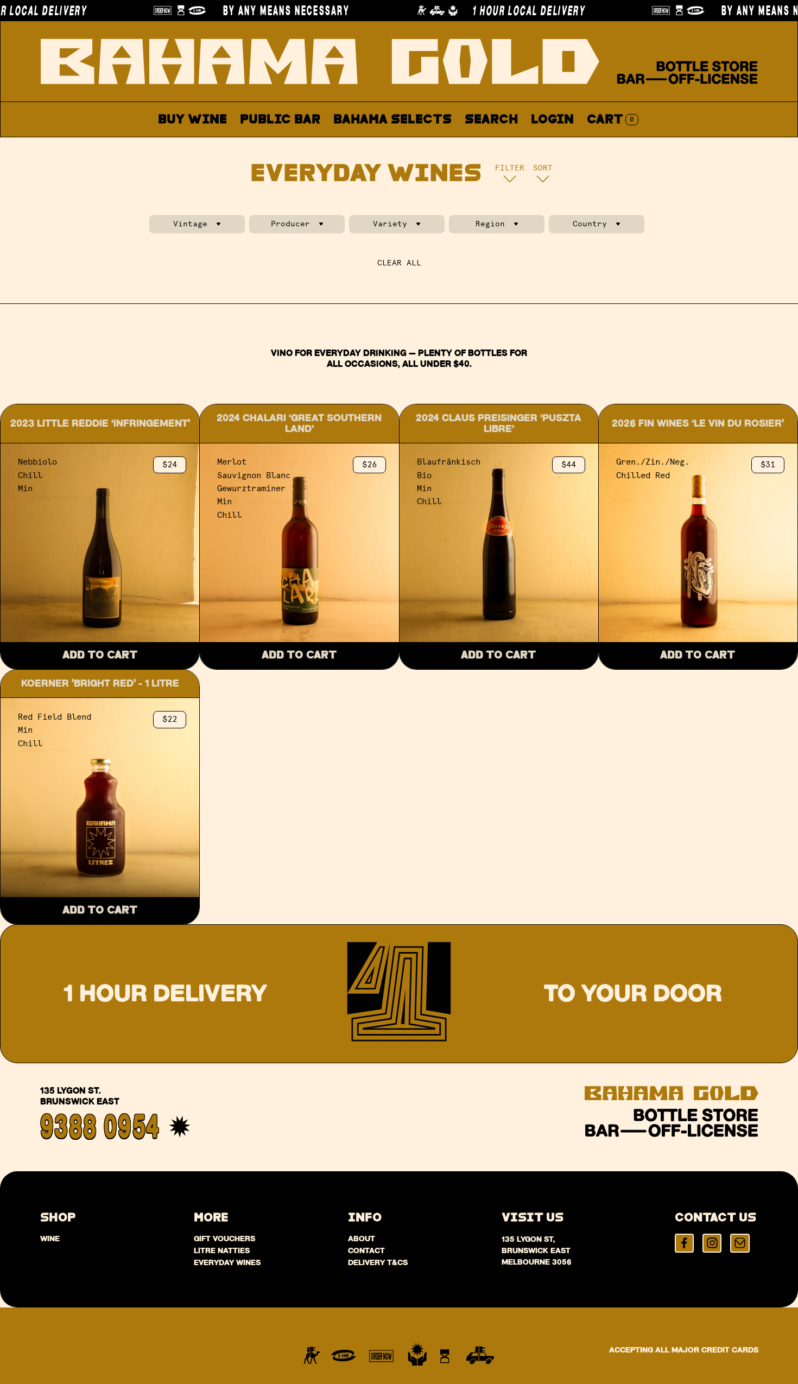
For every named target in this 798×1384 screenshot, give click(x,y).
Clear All (399, 263)
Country (590, 223)
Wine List (370, 145)
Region (490, 223)
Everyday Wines (227, 1262)
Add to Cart (100, 655)
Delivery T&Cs (378, 1262)
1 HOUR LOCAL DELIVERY (498, 10)
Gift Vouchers (224, 1238)
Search (491, 119)
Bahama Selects (392, 119)
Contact (513, 145)
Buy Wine (192, 119)
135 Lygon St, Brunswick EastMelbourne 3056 (537, 1250)
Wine (50, 1238)
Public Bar (280, 119)
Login (552, 119)
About (445, 145)
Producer (290, 223)
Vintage (190, 223)
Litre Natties (222, 1250)
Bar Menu (286, 145)
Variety (390, 223)
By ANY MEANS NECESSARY (256, 10)
